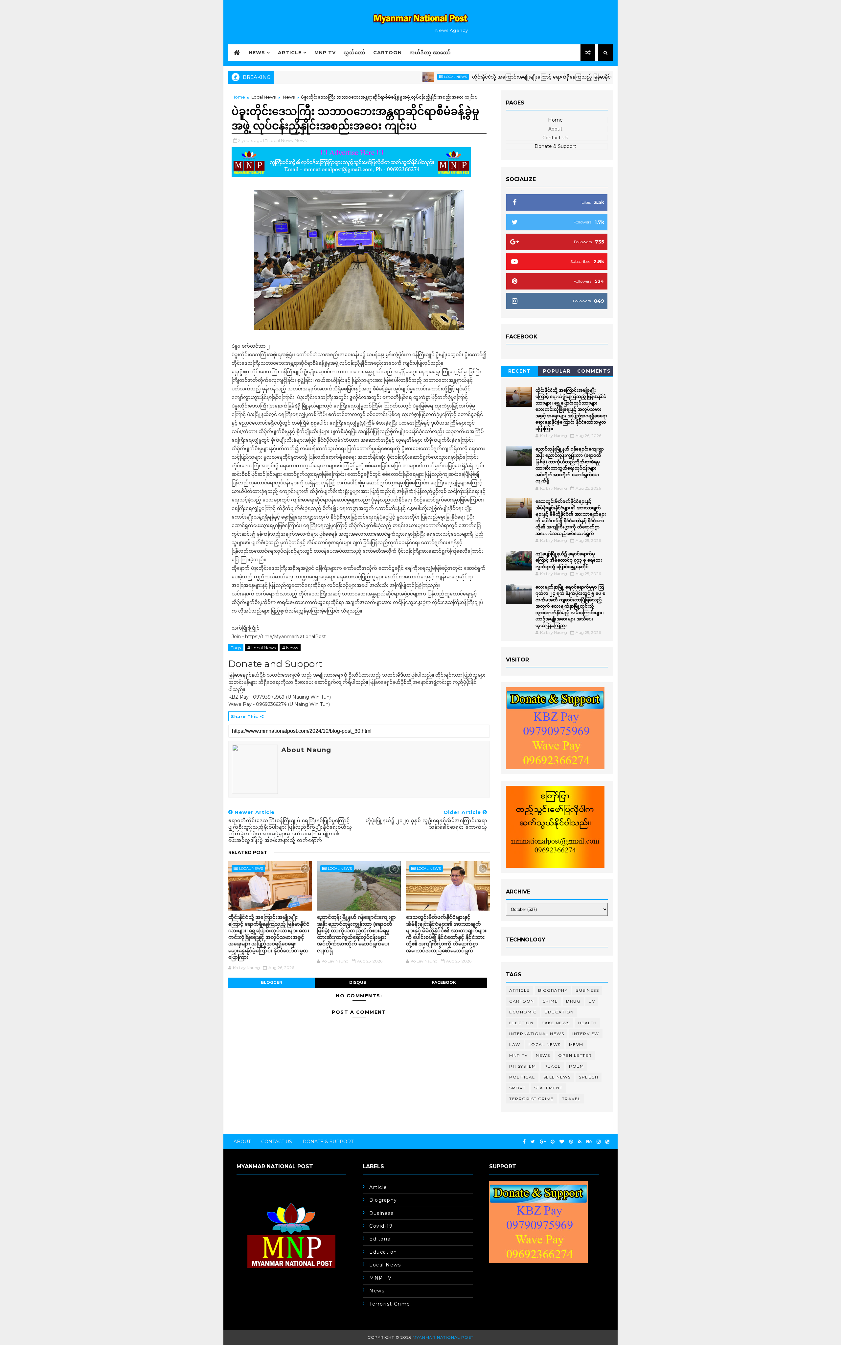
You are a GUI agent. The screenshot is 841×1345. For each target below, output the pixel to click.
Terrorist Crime (531, 1098)
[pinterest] (552, 1142)
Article (290, 53)
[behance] (589, 1142)
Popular (557, 371)
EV (592, 1001)
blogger (271, 982)
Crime (550, 1001)
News (257, 53)
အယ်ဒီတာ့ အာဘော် (430, 53)
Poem (576, 1066)
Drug (573, 1001)
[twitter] (532, 1142)
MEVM (576, 1044)
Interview (585, 1033)
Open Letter (575, 1055)
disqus (357, 982)
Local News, (281, 140)
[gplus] (542, 1142)
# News (290, 647)
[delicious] (607, 1142)
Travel (571, 1098)
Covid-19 (381, 1226)
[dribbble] (571, 1142)
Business (587, 990)
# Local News (261, 647)
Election (521, 1022)
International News (536, 1033)
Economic (522, 1011)
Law (514, 1044)
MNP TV (325, 53)
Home (238, 97)
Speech (588, 1077)
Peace (552, 1066)
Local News (415, 77)
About (555, 129)
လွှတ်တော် (354, 53)
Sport (517, 1087)
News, (301, 140)
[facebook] (524, 1142)
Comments (594, 371)
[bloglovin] (562, 1142)
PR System (522, 1066)
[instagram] (598, 1142)
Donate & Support (555, 146)
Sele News (557, 1077)
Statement (548, 1087)
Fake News (556, 1022)
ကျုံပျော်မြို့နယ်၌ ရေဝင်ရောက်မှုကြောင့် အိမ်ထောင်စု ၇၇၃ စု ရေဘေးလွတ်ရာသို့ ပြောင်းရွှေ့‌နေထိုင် (568, 560)
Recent (519, 371)
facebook (444, 982)
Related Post (247, 852)
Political (522, 1077)
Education (559, 1011)
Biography (553, 990)
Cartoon (387, 53)
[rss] (579, 1142)
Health (587, 1022)
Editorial (380, 1239)
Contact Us (555, 138)
